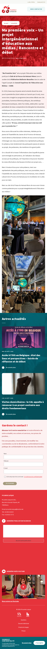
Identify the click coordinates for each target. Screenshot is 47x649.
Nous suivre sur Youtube (10, 601)
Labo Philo (31, 2)
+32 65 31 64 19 (8, 512)
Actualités (14, 23)
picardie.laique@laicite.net (14, 509)
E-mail (5, 468)
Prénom (6, 461)
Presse (23, 631)
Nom (5, 453)
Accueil (6, 23)
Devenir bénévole (23, 623)
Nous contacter (36, 9)
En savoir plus (26, 643)
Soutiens (23, 620)
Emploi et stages (23, 627)
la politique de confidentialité (33, 477)
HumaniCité (41, 2)
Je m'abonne (10, 483)
